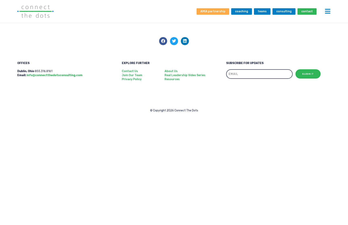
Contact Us (130, 71)
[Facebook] (163, 41)
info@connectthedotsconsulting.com (54, 75)
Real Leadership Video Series (185, 75)
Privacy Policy (132, 79)
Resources (172, 79)
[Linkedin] (185, 41)
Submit (308, 74)
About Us (171, 71)
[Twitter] (174, 41)
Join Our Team (132, 75)
